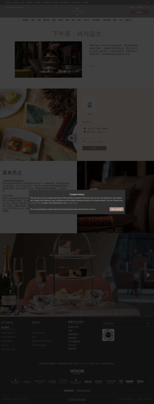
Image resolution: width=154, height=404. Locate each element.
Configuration (35, 203)
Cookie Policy (72, 203)
